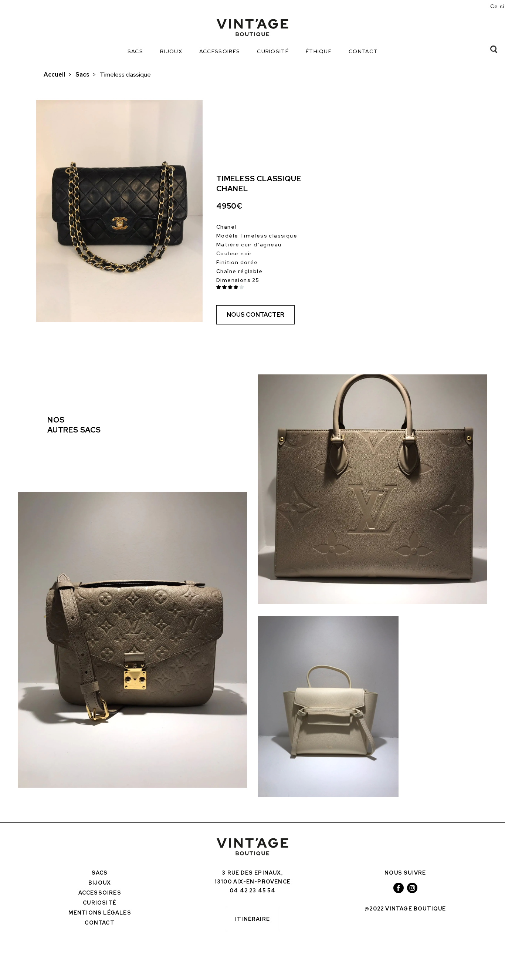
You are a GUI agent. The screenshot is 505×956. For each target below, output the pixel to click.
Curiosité (273, 51)
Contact (363, 51)
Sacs (135, 51)
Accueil (54, 74)
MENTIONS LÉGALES (99, 912)
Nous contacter (255, 315)
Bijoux (171, 51)
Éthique (319, 51)
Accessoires (219, 51)
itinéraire (252, 919)
